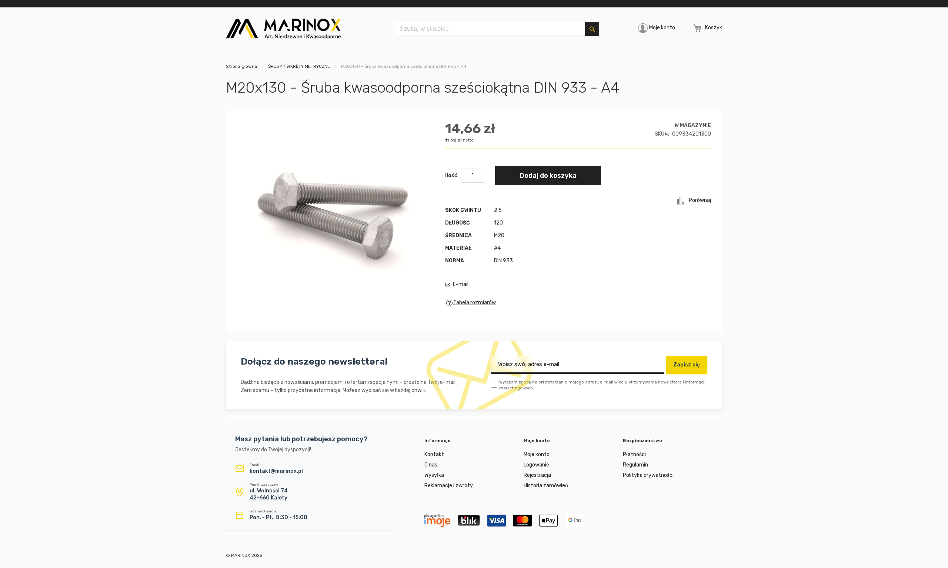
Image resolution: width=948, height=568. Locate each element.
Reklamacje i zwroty (448, 485)
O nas (430, 465)
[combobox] (497, 29)
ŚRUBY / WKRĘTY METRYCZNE (299, 66)
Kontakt (434, 454)
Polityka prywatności (648, 475)
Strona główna (241, 66)
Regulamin (635, 465)
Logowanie (536, 465)
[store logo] (283, 29)
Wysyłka (434, 475)
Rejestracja (537, 475)
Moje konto (662, 27)
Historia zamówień (546, 485)
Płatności (634, 454)
